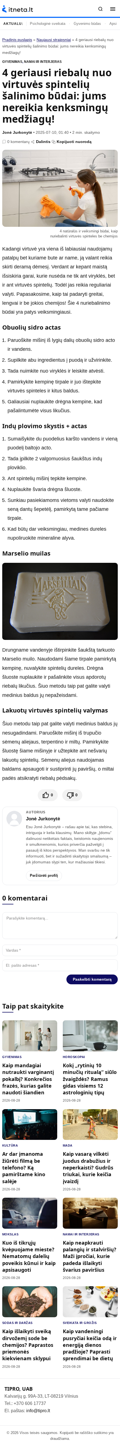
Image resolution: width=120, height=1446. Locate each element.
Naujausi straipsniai (54, 39)
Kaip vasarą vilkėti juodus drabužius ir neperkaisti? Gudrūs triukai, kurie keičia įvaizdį (88, 1167)
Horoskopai (74, 1057)
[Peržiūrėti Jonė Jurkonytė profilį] (14, 818)
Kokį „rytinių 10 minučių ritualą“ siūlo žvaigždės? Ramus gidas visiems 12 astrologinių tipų (90, 1079)
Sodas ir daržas (17, 1322)
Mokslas (10, 1234)
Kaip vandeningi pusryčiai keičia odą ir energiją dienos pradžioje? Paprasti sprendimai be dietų (90, 1345)
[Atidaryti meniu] (113, 9)
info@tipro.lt (38, 1410)
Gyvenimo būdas (87, 24)
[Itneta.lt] (17, 9)
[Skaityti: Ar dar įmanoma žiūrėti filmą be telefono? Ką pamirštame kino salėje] (29, 1124)
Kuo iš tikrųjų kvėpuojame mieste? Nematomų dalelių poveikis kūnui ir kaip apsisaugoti (29, 1256)
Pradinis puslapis (17, 39)
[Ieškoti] (100, 9)
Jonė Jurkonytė (17, 132)
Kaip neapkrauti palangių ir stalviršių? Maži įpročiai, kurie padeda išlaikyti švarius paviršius (89, 1256)
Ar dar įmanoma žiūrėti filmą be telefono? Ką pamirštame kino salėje (23, 1167)
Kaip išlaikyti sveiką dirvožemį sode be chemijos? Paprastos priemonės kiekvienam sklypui (27, 1345)
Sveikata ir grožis (80, 1322)
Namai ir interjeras (43, 62)
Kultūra (10, 1145)
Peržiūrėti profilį (44, 875)
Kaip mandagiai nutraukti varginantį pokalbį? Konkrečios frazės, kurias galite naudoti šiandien (28, 1079)
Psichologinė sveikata (47, 24)
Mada (68, 1145)
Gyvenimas (12, 62)
